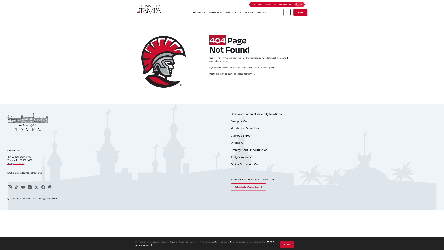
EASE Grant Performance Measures (24, 172)
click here (220, 73)
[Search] (287, 13)
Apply (300, 12)
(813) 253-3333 (15, 163)
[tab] (290, 4)
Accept (286, 244)
